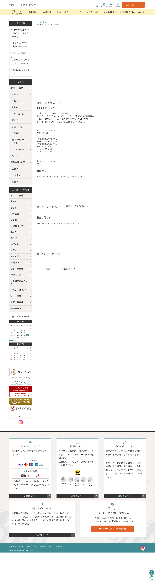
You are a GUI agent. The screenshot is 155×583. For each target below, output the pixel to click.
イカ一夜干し (18, 114)
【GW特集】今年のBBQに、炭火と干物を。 (20, 33)
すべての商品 (17, 195)
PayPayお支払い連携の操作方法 (20, 45)
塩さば (15, 120)
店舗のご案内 (62, 12)
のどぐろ (15, 244)
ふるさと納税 (92, 12)
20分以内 (16, 175)
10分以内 (16, 169)
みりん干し (16, 256)
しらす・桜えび (18, 290)
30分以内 (16, 182)
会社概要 (47, 12)
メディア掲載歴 (123, 12)
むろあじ (16, 133)
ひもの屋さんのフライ (19, 282)
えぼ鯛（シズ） (18, 226)
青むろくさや (17, 275)
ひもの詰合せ (17, 268)
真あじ (15, 101)
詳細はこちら (30, 496)
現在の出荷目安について (21, 71)
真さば (14, 238)
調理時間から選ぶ (19, 162)
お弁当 (15, 94)
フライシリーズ (19, 149)
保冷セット (16, 308)
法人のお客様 (108, 12)
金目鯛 (15, 107)
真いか (14, 232)
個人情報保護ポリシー (43, 546)
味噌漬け (15, 262)
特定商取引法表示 (25, 546)
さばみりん (17, 127)
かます (14, 207)
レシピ (77, 12)
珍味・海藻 (16, 296)
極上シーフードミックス (20, 141)
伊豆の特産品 (17, 302)
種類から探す (17, 88)
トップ (39, 22)
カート (135, 5)
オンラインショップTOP (17, 12)
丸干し (15, 156)
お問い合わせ (138, 12)
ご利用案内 (32, 12)
